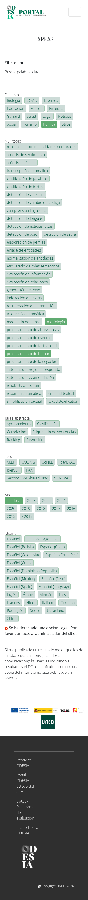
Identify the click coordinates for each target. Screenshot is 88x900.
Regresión (35, 439)
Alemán (46, 594)
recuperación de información (31, 305)
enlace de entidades (24, 250)
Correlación (16, 431)
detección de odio (22, 234)
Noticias (64, 116)
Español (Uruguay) (54, 586)
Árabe (28, 594)
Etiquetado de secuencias (54, 431)
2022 (46, 500)
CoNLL (47, 462)
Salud (31, 116)
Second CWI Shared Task (27, 478)
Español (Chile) (52, 546)
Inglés (11, 594)
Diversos (51, 100)
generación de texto (23, 290)
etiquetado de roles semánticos (33, 266)
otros (66, 124)
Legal (47, 116)
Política (49, 124)
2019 (26, 508)
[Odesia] (28, 12)
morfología (56, 321)
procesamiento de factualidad (32, 345)
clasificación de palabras (27, 178)
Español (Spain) (19, 586)
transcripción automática (27, 170)
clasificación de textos (25, 186)
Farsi (63, 594)
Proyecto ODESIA (23, 762)
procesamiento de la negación (32, 361)
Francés (13, 602)
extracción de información (28, 274)
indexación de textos (24, 297)
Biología (13, 100)
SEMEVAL (62, 478)
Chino (11, 618)
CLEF (11, 462)
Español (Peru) (53, 578)
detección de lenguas (24, 218)
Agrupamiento (19, 423)
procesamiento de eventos (29, 337)
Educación (15, 108)
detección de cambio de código (33, 202)
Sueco (35, 610)
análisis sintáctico (21, 162)
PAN (29, 470)
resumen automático (24, 393)
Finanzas (56, 108)
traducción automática (25, 313)
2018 (41, 508)
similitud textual (61, 393)
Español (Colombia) (23, 554)
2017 (56, 508)
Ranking (13, 439)
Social (12, 124)
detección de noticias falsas (30, 226)
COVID (32, 100)
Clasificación (47, 423)
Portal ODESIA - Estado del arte (25, 783)
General (13, 116)
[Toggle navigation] (74, 12)
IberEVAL (67, 462)
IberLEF (13, 470)
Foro (8, 456)
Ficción (36, 108)
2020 (11, 508)
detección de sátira (60, 234)
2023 (31, 500)
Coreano (68, 602)
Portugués (15, 610)
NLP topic (13, 141)
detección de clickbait (25, 194)
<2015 (27, 516)
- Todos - (14, 500)
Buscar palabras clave (23, 71)
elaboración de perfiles (26, 242)
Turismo (30, 124)
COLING (28, 462)
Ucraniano (55, 610)
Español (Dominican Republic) (32, 570)
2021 (61, 500)
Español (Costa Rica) (61, 554)
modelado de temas (23, 321)
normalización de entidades (30, 258)
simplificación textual (24, 401)
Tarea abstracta (17, 418)
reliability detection (23, 385)
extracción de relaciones (27, 282)
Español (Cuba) (19, 562)
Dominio (12, 94)
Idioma (10, 533)
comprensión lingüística (26, 210)
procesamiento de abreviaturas (33, 329)
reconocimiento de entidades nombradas (41, 146)
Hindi (30, 602)
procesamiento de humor (28, 353)
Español (13, 538)
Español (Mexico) (21, 578)
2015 (11, 516)
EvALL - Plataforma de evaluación (25, 810)
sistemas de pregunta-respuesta (33, 369)
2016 (71, 508)
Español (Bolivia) (20, 546)
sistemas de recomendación (30, 377)
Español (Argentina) (42, 538)
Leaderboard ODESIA (27, 830)
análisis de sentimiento (26, 154)
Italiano (48, 602)
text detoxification (63, 401)
